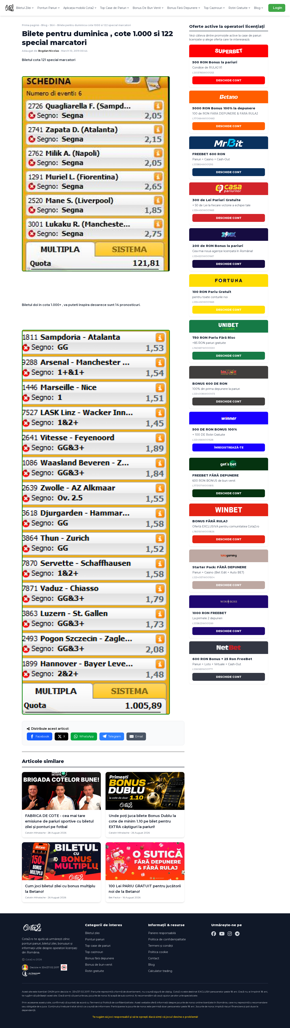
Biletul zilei (92, 933)
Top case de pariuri (97, 945)
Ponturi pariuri (94, 939)
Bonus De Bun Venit (147, 8)
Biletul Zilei (23, 8)
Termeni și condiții (160, 945)
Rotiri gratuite (94, 971)
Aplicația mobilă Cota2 (78, 8)
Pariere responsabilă (162, 933)
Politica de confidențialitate (167, 939)
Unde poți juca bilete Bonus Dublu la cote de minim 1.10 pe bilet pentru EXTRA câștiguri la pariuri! (142, 821)
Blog (257, 8)
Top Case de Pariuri (113, 8)
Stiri (52, 25)
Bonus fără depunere (99, 958)
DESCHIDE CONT (228, 80)
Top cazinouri (94, 952)
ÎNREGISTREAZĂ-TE (228, 447)
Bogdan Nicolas (48, 50)
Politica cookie (158, 952)
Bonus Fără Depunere (182, 8)
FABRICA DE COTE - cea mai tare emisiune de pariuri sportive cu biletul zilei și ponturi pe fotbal (59, 821)
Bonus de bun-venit (98, 964)
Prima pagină (30, 25)
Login (277, 8)
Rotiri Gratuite (238, 8)
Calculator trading (160, 971)
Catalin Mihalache (35, 832)
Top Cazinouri (213, 8)
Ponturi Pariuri (47, 8)
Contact (153, 958)
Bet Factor (115, 897)
